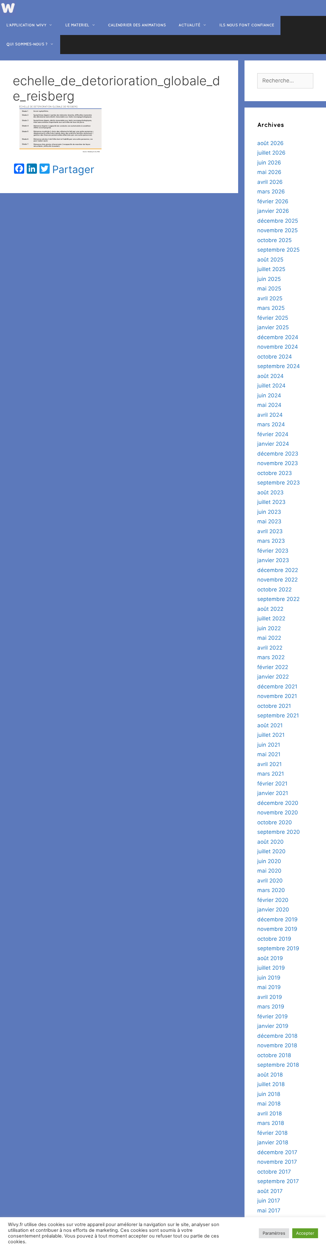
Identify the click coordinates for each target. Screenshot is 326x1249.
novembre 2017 (277, 1162)
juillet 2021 (271, 735)
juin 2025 (269, 279)
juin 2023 (269, 512)
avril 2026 (270, 182)
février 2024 (272, 434)
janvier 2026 (273, 211)
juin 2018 (268, 1094)
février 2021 (272, 783)
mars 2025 (271, 308)
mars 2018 (270, 1123)
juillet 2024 (271, 385)
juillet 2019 (271, 968)
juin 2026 (269, 162)
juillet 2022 (271, 618)
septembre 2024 (278, 366)
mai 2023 (269, 521)
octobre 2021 (274, 706)
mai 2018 (268, 1103)
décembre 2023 (277, 453)
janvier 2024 (273, 444)
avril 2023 (270, 531)
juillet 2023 (271, 502)
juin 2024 (269, 395)
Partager (73, 169)
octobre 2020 (274, 822)
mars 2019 (270, 1006)
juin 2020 (269, 861)
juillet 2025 (271, 269)
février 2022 (272, 667)
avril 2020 (270, 880)
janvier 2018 (272, 1142)
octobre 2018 (274, 1055)
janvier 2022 (273, 676)
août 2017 (270, 1191)
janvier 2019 (272, 1026)
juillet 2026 (271, 153)
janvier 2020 (273, 909)
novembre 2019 (277, 929)
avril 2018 (269, 1113)
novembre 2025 (277, 230)
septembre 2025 (278, 250)
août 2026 (270, 143)
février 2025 (272, 318)
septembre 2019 (278, 948)
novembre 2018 (277, 1045)
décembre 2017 (277, 1152)
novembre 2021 (277, 696)
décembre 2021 (277, 686)
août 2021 (270, 725)
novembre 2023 (277, 463)
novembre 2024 (277, 347)
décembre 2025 (277, 221)
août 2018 (270, 1074)
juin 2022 (269, 628)
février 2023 (272, 551)
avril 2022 (269, 648)
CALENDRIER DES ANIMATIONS (137, 25)
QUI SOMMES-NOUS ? (26, 44)
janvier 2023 (273, 560)
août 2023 (270, 492)
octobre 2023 (274, 473)
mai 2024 (269, 405)
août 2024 (270, 376)
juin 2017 (268, 1200)
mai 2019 (269, 987)
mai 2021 (268, 754)
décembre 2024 (277, 337)
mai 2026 (269, 172)
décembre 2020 (277, 803)
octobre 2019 (274, 939)
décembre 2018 (277, 1036)
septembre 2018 (278, 1065)
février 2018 (272, 1133)
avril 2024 (270, 415)
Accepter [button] (305, 1233)
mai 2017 (268, 1210)
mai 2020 (269, 871)
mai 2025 (269, 288)
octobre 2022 (274, 589)
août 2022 (270, 609)
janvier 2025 (273, 327)
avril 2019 (269, 997)
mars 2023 (271, 541)
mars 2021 (270, 774)
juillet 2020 (271, 851)
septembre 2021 (278, 715)
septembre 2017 (278, 1181)
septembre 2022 (278, 599)
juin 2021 (268, 745)
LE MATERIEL (77, 25)
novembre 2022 (277, 579)
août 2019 (270, 958)
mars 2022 (271, 657)
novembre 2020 (277, 812)
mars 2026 (271, 191)
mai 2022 (269, 638)
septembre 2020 (278, 832)
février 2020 (272, 900)
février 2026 (272, 201)
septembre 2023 (278, 482)
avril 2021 (269, 764)
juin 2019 (268, 977)
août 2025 (270, 259)
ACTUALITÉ (189, 25)
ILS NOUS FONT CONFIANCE (246, 25)
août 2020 (270, 842)
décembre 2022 (277, 570)
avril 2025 (269, 298)
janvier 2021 (272, 793)
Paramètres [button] (274, 1233)
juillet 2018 (271, 1084)
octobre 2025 (274, 240)
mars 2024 (271, 424)
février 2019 (272, 1016)
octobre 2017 (274, 1172)
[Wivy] (8, 7)
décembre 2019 (277, 919)
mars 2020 (271, 890)
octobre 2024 (274, 356)
